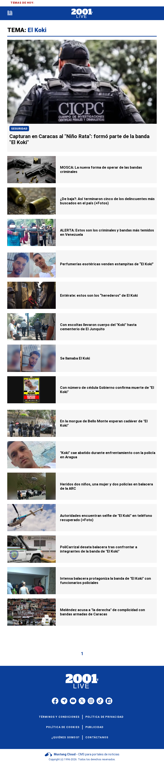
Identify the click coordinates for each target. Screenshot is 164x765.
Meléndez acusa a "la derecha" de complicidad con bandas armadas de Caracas (102, 612)
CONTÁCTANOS (96, 737)
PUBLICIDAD (94, 727)
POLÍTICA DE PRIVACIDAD (104, 716)
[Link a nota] (82, 82)
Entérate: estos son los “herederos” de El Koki (99, 295)
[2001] (82, 13)
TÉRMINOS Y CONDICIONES (59, 716)
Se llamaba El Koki (75, 358)
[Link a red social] (55, 700)
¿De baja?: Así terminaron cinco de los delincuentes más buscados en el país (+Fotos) (107, 201)
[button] (9, 13)
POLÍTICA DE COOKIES (62, 727)
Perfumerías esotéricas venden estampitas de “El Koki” (107, 264)
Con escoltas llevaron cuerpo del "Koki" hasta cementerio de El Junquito (98, 327)
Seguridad (19, 128)
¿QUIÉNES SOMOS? (65, 737)
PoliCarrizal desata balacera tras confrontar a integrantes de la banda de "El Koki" (98, 549)
